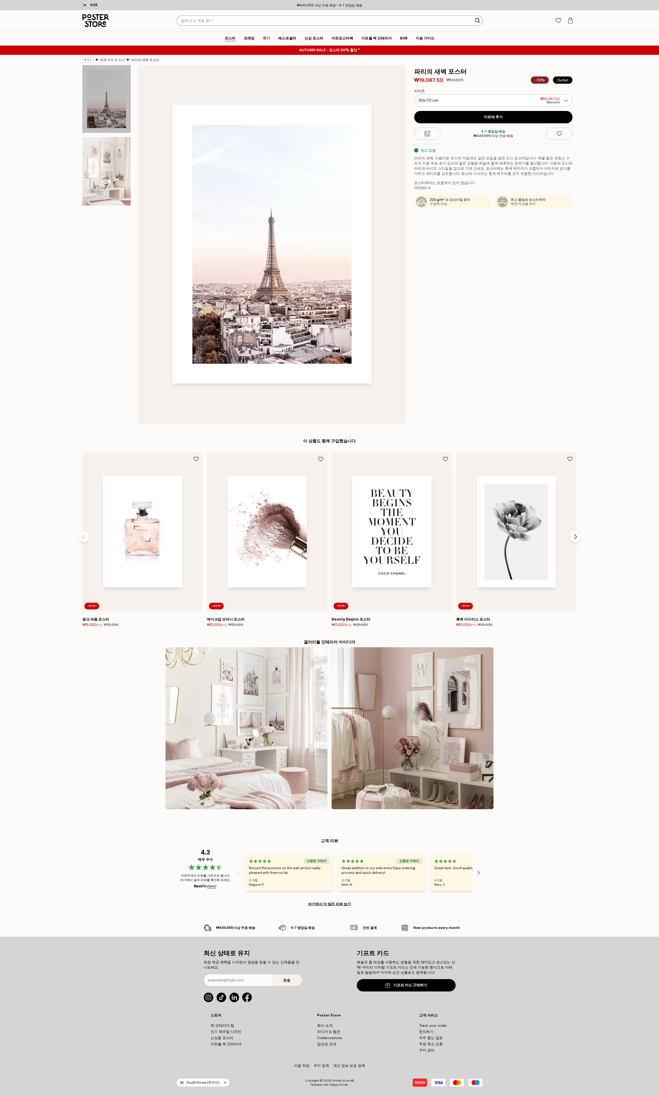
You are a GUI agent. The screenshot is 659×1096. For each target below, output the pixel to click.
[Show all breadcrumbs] (88, 59)
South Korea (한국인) (203, 1082)
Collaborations (329, 1037)
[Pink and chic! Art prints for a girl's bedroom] (412, 728)
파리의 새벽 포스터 (145, 60)
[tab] (558, 21)
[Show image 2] (106, 171)
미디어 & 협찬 (328, 1031)
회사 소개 (325, 1025)
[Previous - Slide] (83, 536)
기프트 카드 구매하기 (410, 985)
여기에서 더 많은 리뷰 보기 (329, 904)
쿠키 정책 (321, 1065)
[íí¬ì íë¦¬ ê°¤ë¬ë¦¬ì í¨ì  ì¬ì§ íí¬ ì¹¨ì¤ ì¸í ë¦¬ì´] (246, 728)
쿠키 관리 (427, 1050)
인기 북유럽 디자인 (226, 1031)
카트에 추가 (493, 117)
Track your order (433, 1025)
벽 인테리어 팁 (222, 1025)
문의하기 (426, 1031)
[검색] (478, 20)
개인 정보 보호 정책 (349, 1065)
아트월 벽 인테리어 (226, 1044)
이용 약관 (301, 1065)
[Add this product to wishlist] (559, 133)
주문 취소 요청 (431, 1044)
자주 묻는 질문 (431, 1037)
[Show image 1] (106, 99)
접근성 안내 (326, 1044)
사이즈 (419, 91)
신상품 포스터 (222, 1037)
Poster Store (341, 1080)
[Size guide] (427, 133)
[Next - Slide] (575, 536)
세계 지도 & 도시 (112, 60)
